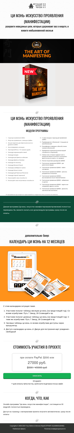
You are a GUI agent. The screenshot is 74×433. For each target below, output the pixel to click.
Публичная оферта (19, 429)
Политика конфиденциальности (55, 429)
